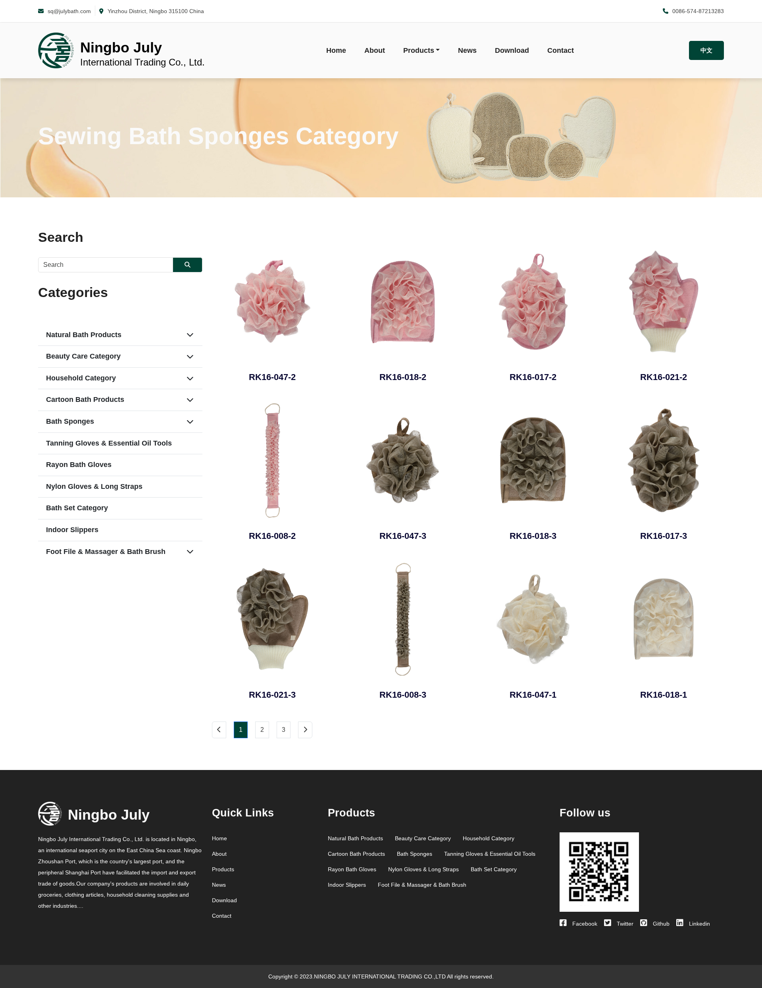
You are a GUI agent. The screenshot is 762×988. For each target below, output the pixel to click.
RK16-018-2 (402, 377)
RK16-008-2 (272, 536)
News (467, 50)
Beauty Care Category (83, 356)
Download (512, 50)
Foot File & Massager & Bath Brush (105, 552)
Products (418, 50)
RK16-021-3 (272, 695)
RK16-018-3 (533, 536)
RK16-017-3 (663, 536)
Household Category (81, 378)
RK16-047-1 (533, 695)
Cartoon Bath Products (85, 399)
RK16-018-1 (663, 695)
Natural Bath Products (83, 335)
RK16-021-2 (663, 377)
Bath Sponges (70, 421)
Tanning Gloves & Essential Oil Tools (109, 443)
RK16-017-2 (533, 377)
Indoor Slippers (72, 530)
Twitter (624, 923)
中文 (706, 50)
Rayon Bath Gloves (79, 465)
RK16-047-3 (402, 536)
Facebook (584, 923)
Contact (560, 50)
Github (660, 923)
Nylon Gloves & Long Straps (94, 486)
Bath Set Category (77, 508)
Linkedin (698, 923)
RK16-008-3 (402, 695)
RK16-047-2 (272, 377)
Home (336, 50)
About (374, 50)
